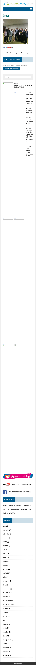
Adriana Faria (6, 581)
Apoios (4, 526)
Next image (25, 53)
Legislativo (5, 546)
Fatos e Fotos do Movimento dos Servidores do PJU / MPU (29, 98)
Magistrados (6, 648)
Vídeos (4, 636)
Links (4, 550)
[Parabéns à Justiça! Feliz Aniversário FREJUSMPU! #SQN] (8, 208)
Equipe (4, 612)
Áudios (4, 577)
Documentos (6, 530)
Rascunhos (5, 632)
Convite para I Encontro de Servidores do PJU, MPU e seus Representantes (29, 136)
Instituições (6, 534)
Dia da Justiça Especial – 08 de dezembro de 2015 (29, 152)
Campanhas (6, 565)
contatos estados (7, 604)
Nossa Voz (5, 652)
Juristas (5, 542)
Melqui (4, 585)
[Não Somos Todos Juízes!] (8, 343)
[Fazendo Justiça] (18, 4)
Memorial (5, 616)
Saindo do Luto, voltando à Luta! (29, 121)
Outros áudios (6, 589)
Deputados (5, 644)
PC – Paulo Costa (7, 593)
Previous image (12, 53)
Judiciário (5, 538)
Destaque (5, 608)
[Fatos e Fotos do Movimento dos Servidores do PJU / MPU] (19, 217)
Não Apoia (5, 624)
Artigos (5, 557)
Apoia (4, 620)
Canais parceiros (7, 640)
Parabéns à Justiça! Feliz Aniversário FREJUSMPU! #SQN (23, 86)
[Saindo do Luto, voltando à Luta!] (19, 343)
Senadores (5, 655)
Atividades (5, 561)
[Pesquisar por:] (18, 77)
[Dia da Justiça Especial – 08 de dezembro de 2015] (19, 469)
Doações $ (5, 573)
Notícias (5, 628)
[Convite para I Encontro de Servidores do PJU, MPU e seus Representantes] (8, 469)
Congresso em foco (8, 601)
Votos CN (5, 553)
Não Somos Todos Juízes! (29, 111)
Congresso (5, 569)
